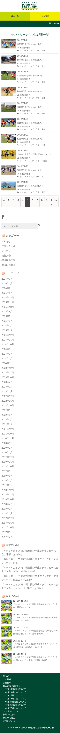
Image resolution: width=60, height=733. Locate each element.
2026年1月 (7, 293)
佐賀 (43, 145)
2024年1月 (7, 363)
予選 (37, 50)
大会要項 (7, 683)
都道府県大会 (8, 265)
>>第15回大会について (14, 692)
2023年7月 (7, 382)
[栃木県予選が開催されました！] (8, 57)
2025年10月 (7, 307)
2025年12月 (7, 297)
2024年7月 (7, 354)
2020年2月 (7, 448)
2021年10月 (7, 434)
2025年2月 (7, 326)
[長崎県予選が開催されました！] (8, 104)
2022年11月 (7, 401)
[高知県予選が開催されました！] (8, 41)
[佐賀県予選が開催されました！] (8, 136)
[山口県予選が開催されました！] (8, 72)
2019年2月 (7, 480)
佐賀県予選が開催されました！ (30, 139)
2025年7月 (7, 316)
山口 (43, 82)
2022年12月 (7, 396)
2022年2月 (7, 419)
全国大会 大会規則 (11, 686)
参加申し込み (9, 718)
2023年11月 (7, 372)
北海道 (44, 161)
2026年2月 (7, 288)
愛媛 (43, 129)
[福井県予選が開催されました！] (8, 88)
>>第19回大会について (14, 699)
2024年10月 (7, 344)
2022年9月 (7, 410)
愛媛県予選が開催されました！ (30, 123)
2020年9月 (7, 443)
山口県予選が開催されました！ (30, 76)
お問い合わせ (9, 721)
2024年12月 (7, 335)
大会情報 (7, 680)
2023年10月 (7, 377)
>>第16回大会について (14, 696)
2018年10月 (7, 499)
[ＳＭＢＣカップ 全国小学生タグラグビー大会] (30, 5)
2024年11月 (7, 340)
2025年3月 (7, 321)
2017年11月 (7, 523)
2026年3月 (7, 283)
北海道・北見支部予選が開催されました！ (35, 154)
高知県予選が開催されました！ (30, 44)
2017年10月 (7, 527)
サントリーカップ (27, 50)
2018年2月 (7, 509)
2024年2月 (7, 358)
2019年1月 (7, 485)
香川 (43, 177)
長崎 (43, 113)
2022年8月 (7, 415)
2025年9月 (7, 311)
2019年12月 (7, 457)
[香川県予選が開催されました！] (8, 167)
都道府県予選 (25, 48)
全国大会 (6, 251)
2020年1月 (7, 452)
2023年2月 (7, 387)
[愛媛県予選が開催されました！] (8, 120)
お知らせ (6, 241)
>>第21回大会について (14, 705)
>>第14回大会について (14, 689)
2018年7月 (7, 504)
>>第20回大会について (14, 702)
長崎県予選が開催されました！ (30, 107)
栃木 (43, 66)
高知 (43, 50)
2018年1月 (7, 513)
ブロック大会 (8, 246)
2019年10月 (7, 466)
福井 (43, 98)
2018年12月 (7, 490)
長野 (43, 192)
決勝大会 (6, 255)
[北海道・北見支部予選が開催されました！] (8, 151)
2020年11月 (7, 438)
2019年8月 (7, 476)
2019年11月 (7, 462)
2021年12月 (7, 429)
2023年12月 (7, 368)
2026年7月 (7, 279)
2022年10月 (7, 405)
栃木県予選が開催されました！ (30, 60)
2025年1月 (7, 330)
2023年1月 (7, 391)
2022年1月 (7, 424)
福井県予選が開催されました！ (30, 92)
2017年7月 (7, 537)
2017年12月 (7, 518)
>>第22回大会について (14, 708)
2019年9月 (7, 471)
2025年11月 (7, 302)
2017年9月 (7, 532)
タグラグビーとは (11, 711)
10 (51, 202)
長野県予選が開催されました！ (30, 186)
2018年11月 (7, 495)
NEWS (6, 676)
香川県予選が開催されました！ (30, 170)
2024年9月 (7, 349)
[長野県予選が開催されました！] (8, 183)
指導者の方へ (9, 715)
